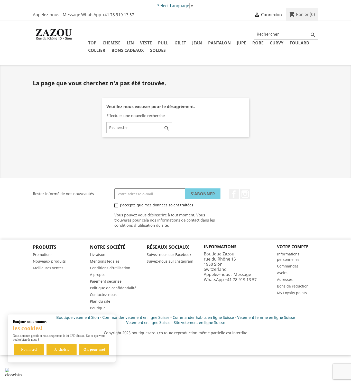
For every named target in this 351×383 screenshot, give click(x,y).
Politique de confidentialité (113, 287)
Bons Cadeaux (128, 50)
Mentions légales (104, 261)
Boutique (98, 307)
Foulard (299, 43)
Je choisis (61, 349)
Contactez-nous (103, 294)
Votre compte (292, 247)
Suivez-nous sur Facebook (169, 254)
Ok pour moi (94, 349)
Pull (163, 43)
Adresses (285, 279)
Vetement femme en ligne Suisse (266, 317)
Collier (96, 50)
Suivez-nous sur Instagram (170, 261)
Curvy (276, 43)
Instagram (245, 194)
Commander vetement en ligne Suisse (135, 317)
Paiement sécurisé (106, 281)
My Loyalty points (292, 292)
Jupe (241, 43)
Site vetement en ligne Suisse (199, 322)
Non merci (29, 349)
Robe (258, 43)
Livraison (97, 254)
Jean (197, 43)
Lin (130, 43)
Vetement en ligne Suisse (148, 322)
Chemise (112, 43)
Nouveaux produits (49, 261)
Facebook (234, 194)
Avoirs (282, 272)
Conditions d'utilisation (110, 267)
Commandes (288, 266)
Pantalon (219, 43)
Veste (146, 43)
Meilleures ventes (48, 267)
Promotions (42, 254)
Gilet (180, 43)
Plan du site (100, 301)
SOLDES (158, 50)
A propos (97, 274)
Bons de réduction (293, 286)
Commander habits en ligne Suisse (203, 317)
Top (92, 43)
